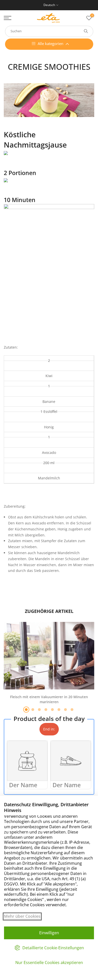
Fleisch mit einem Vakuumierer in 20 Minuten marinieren (49, 699)
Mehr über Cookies (22, 916)
